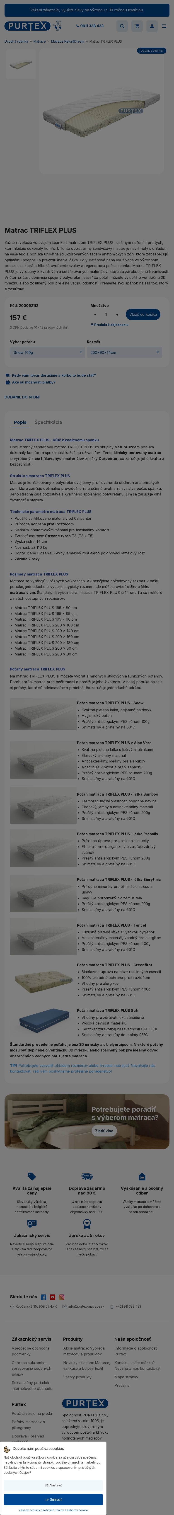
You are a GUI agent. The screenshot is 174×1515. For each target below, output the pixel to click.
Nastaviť (53, 1485)
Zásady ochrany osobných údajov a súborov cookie (53, 1510)
